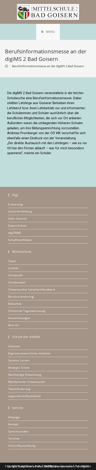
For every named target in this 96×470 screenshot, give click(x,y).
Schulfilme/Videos (20, 240)
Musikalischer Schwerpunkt (26, 382)
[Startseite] (6, 66)
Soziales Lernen (19, 360)
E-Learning (15, 204)
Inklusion (14, 346)
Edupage (14, 417)
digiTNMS (14, 233)
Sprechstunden (18, 431)
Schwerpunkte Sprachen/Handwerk (31, 289)
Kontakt (13, 424)
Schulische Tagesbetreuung (27, 311)
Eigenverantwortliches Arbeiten (29, 353)
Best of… (14, 325)
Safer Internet (17, 218)
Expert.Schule (17, 226)
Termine (14, 438)
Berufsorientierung (21, 297)
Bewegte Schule (19, 367)
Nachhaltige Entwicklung (24, 375)
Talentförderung (19, 389)
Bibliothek (15, 304)
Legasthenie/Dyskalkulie (24, 396)
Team (12, 261)
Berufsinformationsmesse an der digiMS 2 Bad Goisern (48, 66)
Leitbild (13, 268)
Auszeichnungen (19, 318)
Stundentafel (16, 282)
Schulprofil (15, 275)
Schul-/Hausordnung (22, 446)
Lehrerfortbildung (20, 211)
